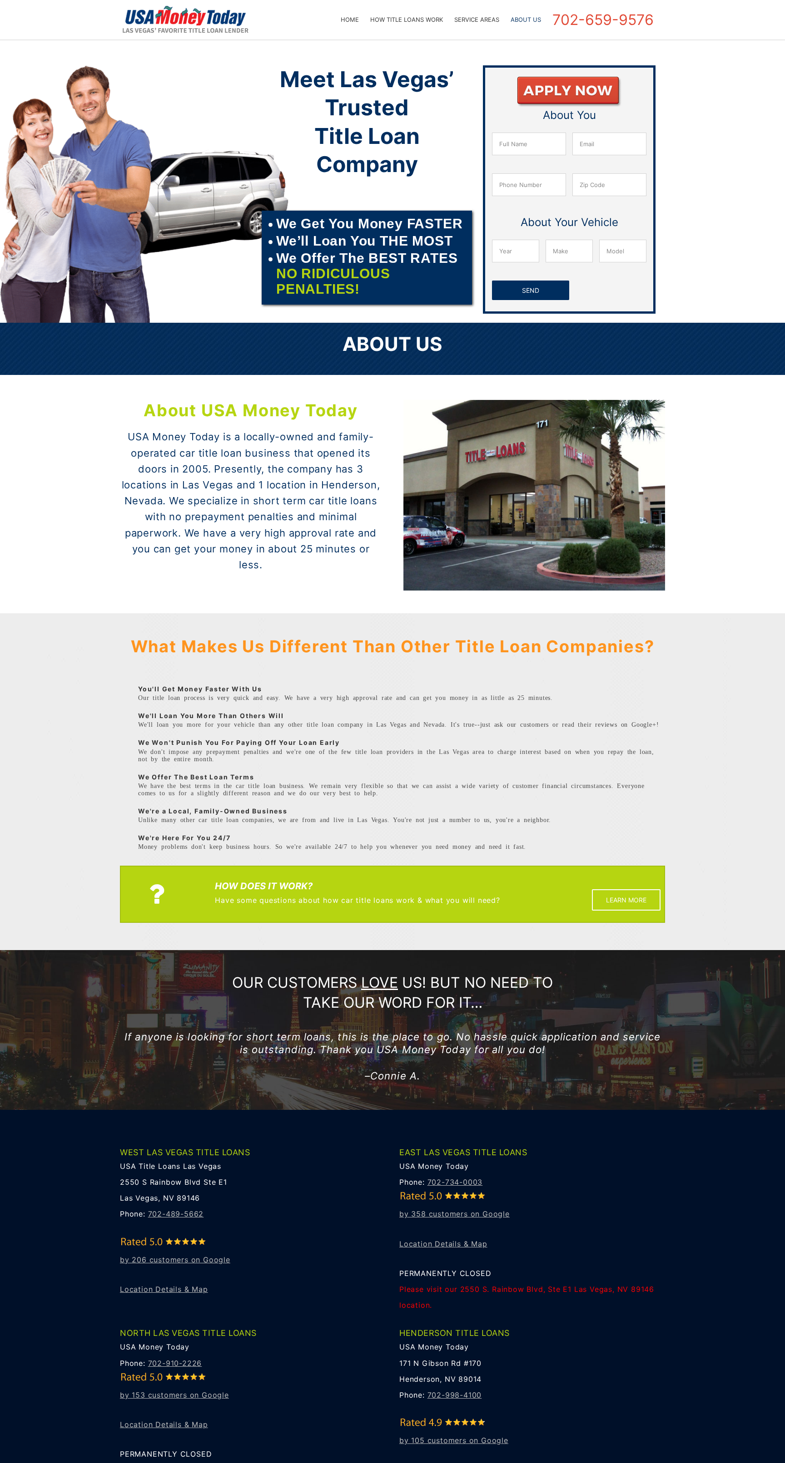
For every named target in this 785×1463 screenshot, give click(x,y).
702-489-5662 (176, 1213)
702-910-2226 (175, 1363)
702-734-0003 (455, 1182)
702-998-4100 (454, 1394)
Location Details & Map (164, 1289)
